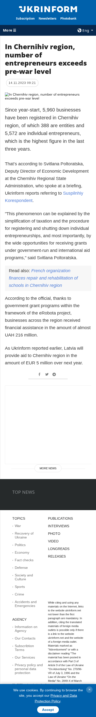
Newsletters (47, 18)
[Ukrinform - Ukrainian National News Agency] (48, 8)
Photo (54, 534)
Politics (20, 545)
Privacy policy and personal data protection (29, 669)
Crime (19, 594)
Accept (48, 710)
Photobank (68, 18)
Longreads (58, 549)
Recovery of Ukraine (24, 535)
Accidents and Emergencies (26, 604)
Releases (57, 556)
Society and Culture (24, 577)
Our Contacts (25, 638)
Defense (21, 568)
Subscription (25, 18)
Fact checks (24, 560)
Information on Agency (26, 629)
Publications (60, 518)
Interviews (58, 526)
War (18, 526)
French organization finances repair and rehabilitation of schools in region (43, 278)
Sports (20, 587)
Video (53, 541)
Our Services (25, 657)
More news (48, 468)
